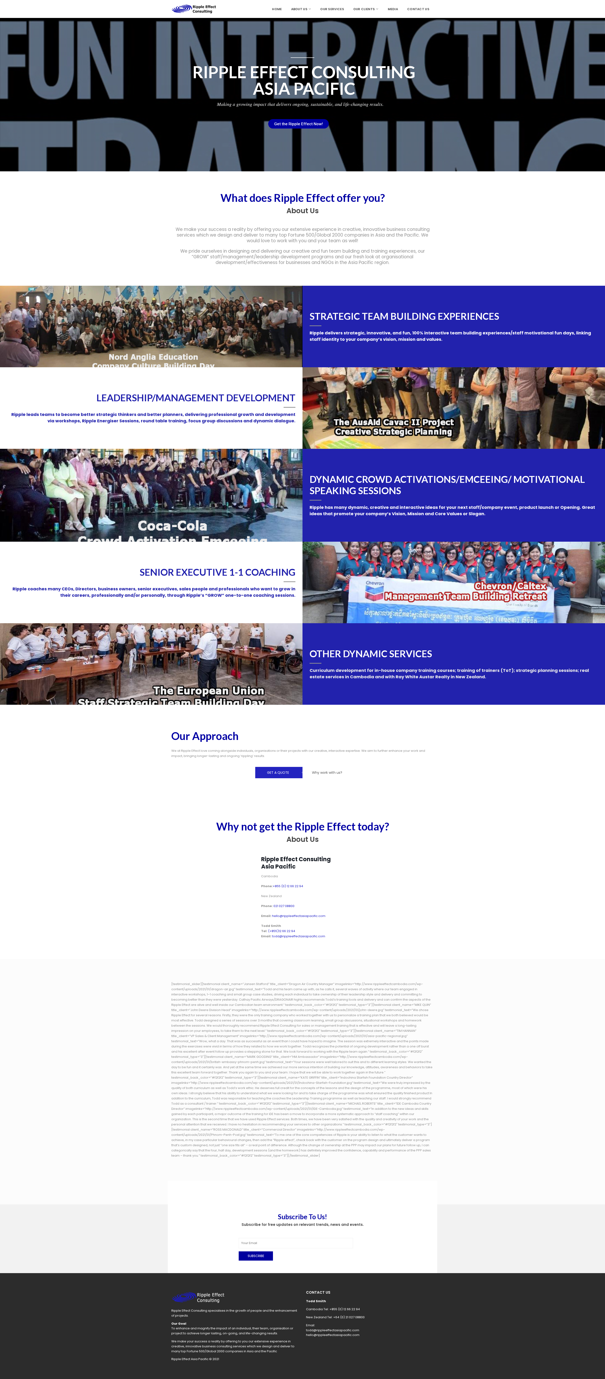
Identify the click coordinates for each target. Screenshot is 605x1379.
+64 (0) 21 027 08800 (349, 1317)
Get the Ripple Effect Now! (298, 123)
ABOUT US (299, 9)
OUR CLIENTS (364, 9)
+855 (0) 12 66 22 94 (344, 1309)
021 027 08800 (283, 906)
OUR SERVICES (332, 9)
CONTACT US (418, 9)
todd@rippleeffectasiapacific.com (332, 1330)
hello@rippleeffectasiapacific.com (332, 1335)
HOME (277, 9)
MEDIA (393, 9)
